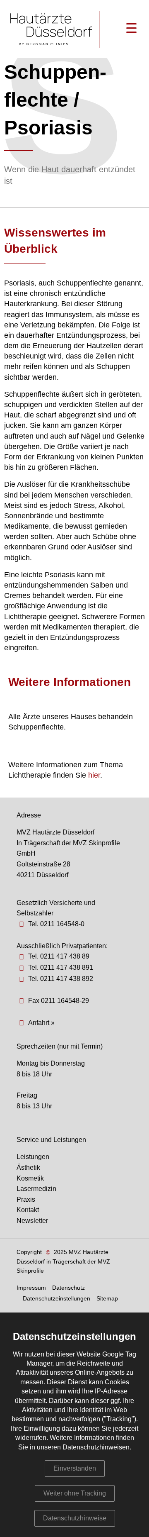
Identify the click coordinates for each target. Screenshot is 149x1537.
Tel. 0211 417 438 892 (60, 978)
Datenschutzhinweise (74, 1518)
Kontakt (28, 1209)
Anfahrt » (41, 1022)
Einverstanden (74, 1468)
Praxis (26, 1199)
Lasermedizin (36, 1188)
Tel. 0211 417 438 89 (58, 956)
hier (94, 775)
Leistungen (33, 1156)
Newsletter (32, 1220)
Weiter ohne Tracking (74, 1493)
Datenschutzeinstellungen (56, 1298)
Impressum (31, 1287)
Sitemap (107, 1298)
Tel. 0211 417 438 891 (60, 967)
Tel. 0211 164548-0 (56, 923)
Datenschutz (68, 1287)
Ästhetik (28, 1167)
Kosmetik (30, 1178)
